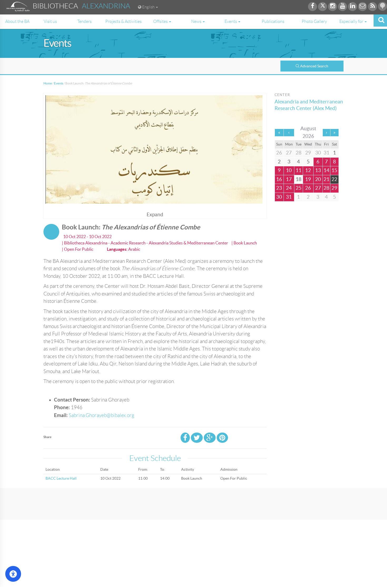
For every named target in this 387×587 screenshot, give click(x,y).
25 (298, 188)
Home (47, 83)
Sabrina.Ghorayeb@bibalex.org (101, 415)
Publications (273, 21)
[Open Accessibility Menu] (13, 574)
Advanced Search (314, 66)
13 (318, 170)
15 (334, 170)
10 (289, 170)
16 (279, 179)
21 (326, 179)
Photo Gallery (314, 21)
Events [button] (231, 21)
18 (298, 179)
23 (279, 188)
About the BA (17, 21)
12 (308, 170)
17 (289, 179)
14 (326, 170)
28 (326, 188)
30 (279, 197)
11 (298, 170)
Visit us (50, 21)
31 (289, 197)
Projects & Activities (123, 21)
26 (308, 188)
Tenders (84, 21)
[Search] (380, 20)
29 (334, 188)
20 (318, 179)
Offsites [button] (160, 21)
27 (318, 188)
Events (58, 83)
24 (289, 188)
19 (308, 179)
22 (334, 179)
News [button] (196, 21)
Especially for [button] (351, 21)
